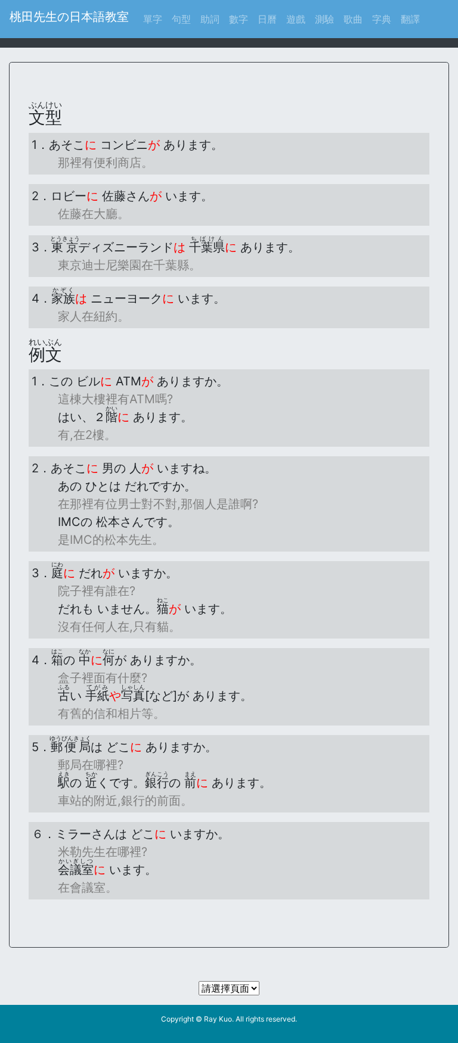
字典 (381, 19)
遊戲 (295, 19)
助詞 (209, 19)
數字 (238, 19)
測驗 (324, 19)
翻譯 (410, 19)
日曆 (267, 19)
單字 (155, 19)
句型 (181, 19)
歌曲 (353, 19)
